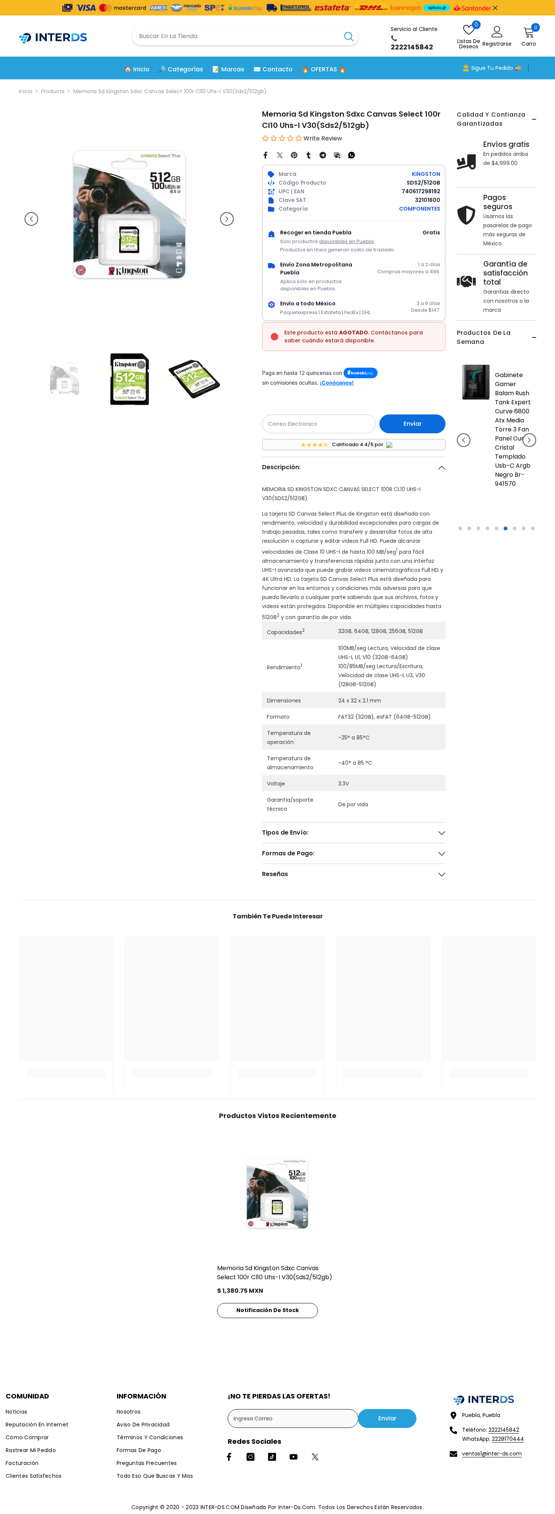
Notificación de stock (267, 1310)
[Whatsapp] (351, 155)
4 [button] (487, 528)
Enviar (413, 423)
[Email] (337, 155)
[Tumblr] (308, 155)
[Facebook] (265, 155)
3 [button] (478, 528)
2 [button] (469, 528)
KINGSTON (426, 174)
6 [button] (505, 528)
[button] (463, 440)
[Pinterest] (294, 155)
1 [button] (460, 528)
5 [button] (496, 528)
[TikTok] (272, 1457)
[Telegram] (322, 155)
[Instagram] (250, 1457)
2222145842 (504, 1430)
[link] (66, 1073)
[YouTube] (293, 1457)
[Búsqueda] (245, 36)
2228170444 (508, 1439)
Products (53, 91)
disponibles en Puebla (346, 241)
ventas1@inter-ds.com (492, 1453)
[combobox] (235, 36)
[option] (496, 445)
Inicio (25, 91)
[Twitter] (279, 155)
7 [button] (514, 528)
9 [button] (533, 528)
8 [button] (524, 528)
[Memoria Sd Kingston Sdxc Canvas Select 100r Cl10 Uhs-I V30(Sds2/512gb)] (277, 1195)
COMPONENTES (419, 209)
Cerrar (495, 8)
